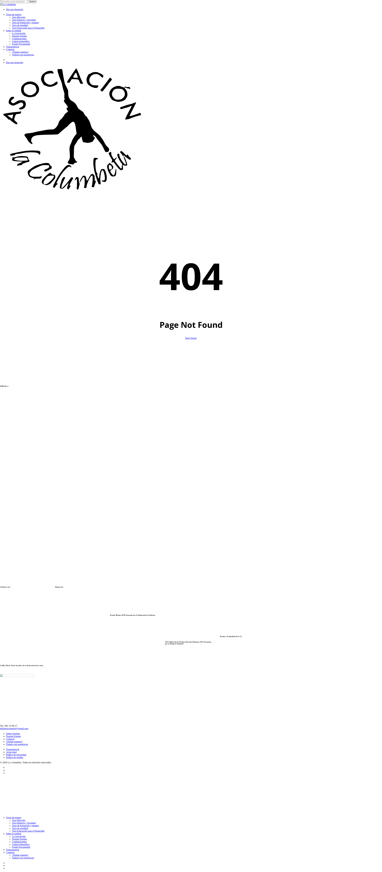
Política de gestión (14, 757)
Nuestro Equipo (13, 736)
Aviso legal (11, 752)
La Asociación (19, 836)
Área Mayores (18, 820)
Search (32, 1)
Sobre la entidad (13, 833)
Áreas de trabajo (13, 817)
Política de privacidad (16, 754)
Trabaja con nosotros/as (17, 744)
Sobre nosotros (13, 733)
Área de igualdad (20, 828)
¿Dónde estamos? (14, 741)
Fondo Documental (21, 847)
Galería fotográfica (21, 844)
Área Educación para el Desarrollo (28, 831)
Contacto (10, 739)
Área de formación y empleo (25, 825)
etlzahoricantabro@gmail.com (14, 728)
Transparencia (12, 749)
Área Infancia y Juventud (24, 823)
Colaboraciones (19, 841)
